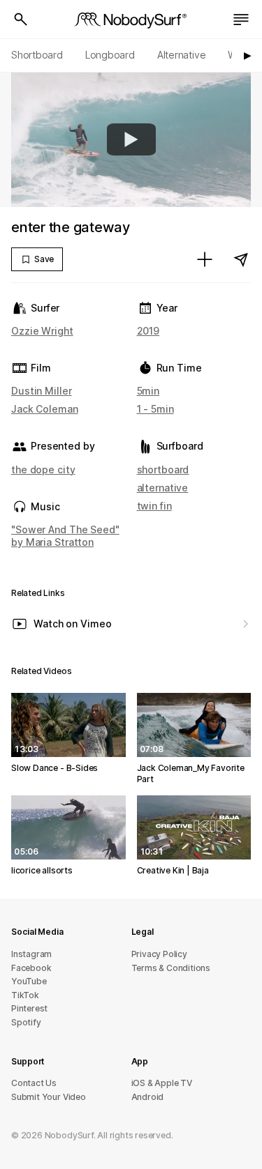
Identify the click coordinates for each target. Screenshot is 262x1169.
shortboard (163, 469)
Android (147, 1097)
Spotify (26, 1022)
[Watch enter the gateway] (131, 139)
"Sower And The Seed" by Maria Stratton (65, 536)
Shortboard (37, 55)
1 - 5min (155, 409)
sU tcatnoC (34, 1083)
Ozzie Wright (42, 331)
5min (148, 391)
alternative (163, 488)
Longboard (110, 55)
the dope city (43, 469)
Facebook (31, 968)
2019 (148, 331)
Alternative (181, 55)
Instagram (31, 954)
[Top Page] (131, 19)
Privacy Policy (159, 954)
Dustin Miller (41, 391)
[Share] (241, 259)
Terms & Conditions (171, 968)
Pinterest (29, 1008)
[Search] (21, 19)
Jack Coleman (44, 409)
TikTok (25, 995)
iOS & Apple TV (161, 1083)
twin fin (154, 506)
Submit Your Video (48, 1097)
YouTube (29, 981)
